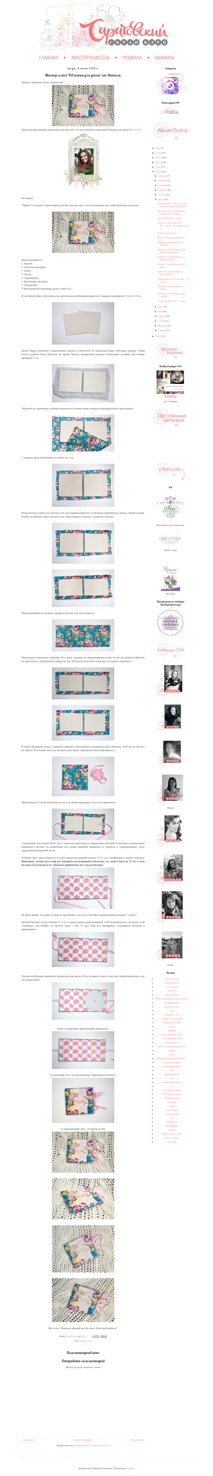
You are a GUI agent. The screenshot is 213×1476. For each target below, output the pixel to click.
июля (161, 199)
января (162, 330)
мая (160, 311)
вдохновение (171, 994)
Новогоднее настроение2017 (172, 1058)
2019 (158, 152)
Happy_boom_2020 (172, 1133)
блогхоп (172, 990)
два (172, 1010)
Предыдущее (137, 1439)
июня (161, 306)
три (172, 1117)
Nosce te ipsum (171, 1137)
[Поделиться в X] (99, 1336)
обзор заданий (172, 1062)
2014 (158, 336)
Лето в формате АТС (172, 1034)
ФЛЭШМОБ (172, 1125)
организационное (172, 1066)
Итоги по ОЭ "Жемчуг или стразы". (171, 295)
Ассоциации (172, 986)
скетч (172, 1078)
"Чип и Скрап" (172, 978)
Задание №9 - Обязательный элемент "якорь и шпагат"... (173, 205)
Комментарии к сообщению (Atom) (92, 1445)
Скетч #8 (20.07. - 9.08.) (170, 218)
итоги (172, 1026)
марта (161, 320)
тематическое (172, 1113)
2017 (158, 162)
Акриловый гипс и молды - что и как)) (173, 280)
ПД (172, 1070)
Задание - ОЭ (172, 1014)
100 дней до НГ (172, 982)
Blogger (130, 1468)
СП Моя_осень (171, 1098)
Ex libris (172, 1129)
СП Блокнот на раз (172, 1093)
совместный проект (172, 1082)
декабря (162, 175)
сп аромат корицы (172, 1090)
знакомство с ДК (171, 1022)
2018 (158, 157)
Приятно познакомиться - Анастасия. (171, 273)
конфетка (172, 1030)
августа (162, 194)
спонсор (172, 1101)
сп (172, 1086)
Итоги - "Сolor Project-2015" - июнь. (173, 265)
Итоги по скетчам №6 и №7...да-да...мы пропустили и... (173, 225)
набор (172, 1050)
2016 (158, 166)
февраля (162, 325)
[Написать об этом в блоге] (96, 1336)
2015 (158, 171)
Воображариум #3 (167, 232)
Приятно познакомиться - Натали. (171, 243)
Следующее (28, 1439)
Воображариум (172, 1002)
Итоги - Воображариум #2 (171, 237)
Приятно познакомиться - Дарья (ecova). (171, 258)
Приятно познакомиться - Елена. (171, 287)
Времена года (172, 1006)
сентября (163, 189)
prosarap (172, 1141)
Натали (137, 129)
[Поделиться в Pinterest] (105, 1336)
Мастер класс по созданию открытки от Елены (171, 212)
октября (162, 185)
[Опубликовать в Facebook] (102, 1336)
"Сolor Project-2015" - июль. (172, 300)
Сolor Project (171, 1109)
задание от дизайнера (172, 1018)
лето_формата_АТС (172, 1038)
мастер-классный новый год (172, 1046)
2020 (158, 148)
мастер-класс (86, 1340)
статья (172, 1105)
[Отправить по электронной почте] (93, 1336)
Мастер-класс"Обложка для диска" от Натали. (172, 251)
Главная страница (82, 1439)
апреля (162, 316)
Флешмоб (172, 1121)
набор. (172, 1054)
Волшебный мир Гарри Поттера (171, 998)
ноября (162, 180)
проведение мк (171, 1074)
